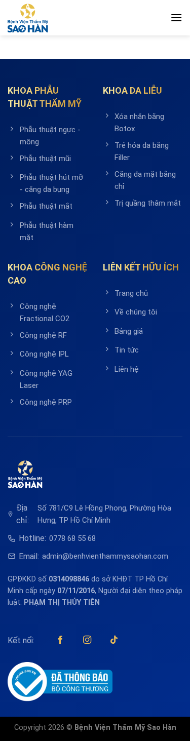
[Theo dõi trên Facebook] (60, 640)
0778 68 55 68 (72, 538)
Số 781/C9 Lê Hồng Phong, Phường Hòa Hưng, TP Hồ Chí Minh (104, 514)
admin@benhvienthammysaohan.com (105, 556)
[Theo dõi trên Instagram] (87, 640)
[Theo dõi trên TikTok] (114, 640)
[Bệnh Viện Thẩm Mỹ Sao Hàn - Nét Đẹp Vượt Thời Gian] (28, 18)
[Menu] (176, 17)
